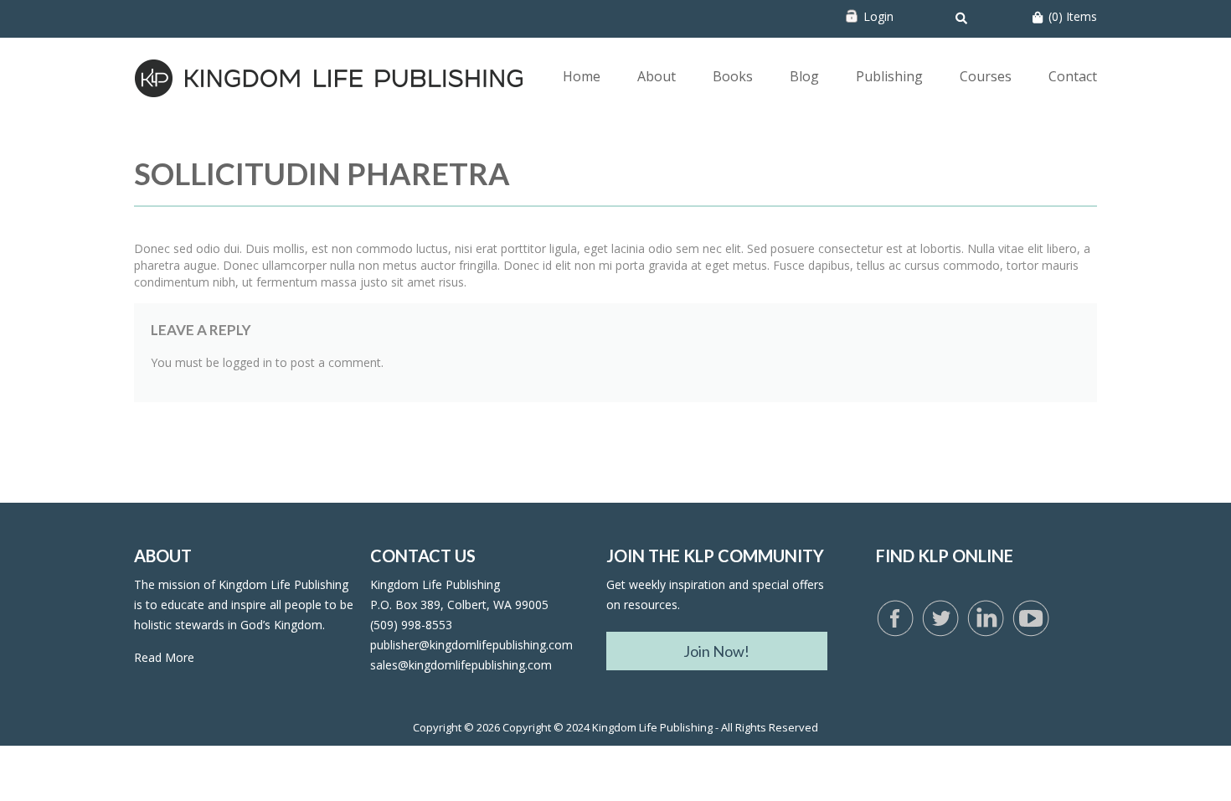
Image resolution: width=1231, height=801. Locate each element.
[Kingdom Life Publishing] (329, 77)
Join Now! (716, 651)
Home (581, 76)
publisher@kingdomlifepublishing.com (471, 645)
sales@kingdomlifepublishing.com (461, 665)
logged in (247, 362)
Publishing (889, 76)
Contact (1072, 76)
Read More (164, 657)
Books (733, 76)
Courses (986, 76)
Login (878, 16)
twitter (940, 619)
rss (985, 619)
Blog (804, 76)
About (656, 76)
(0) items (1072, 16)
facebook (895, 619)
